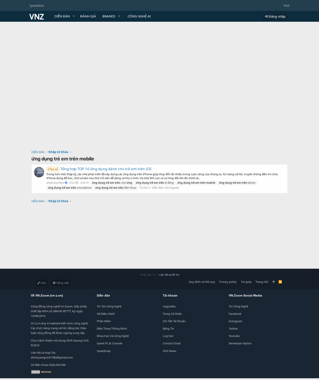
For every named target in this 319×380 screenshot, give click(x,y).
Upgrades (169, 306)
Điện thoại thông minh (112, 328)
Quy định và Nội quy (202, 282)
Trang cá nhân (172, 314)
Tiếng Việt (62, 283)
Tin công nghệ (238, 306)
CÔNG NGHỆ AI (139, 16)
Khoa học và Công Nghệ (113, 336)
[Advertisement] (159, 54)
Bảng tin (168, 328)
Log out (168, 336)
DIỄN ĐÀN (62, 16)
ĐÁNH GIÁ (88, 16)
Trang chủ (261, 282)
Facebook (235, 314)
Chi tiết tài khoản (174, 321)
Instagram (235, 321)
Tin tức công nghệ (109, 306)
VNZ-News (169, 351)
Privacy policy (228, 282)
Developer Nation (240, 343)
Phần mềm (104, 321)
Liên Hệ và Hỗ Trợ (169, 274)
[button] (74, 16)
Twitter (233, 328)
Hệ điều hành (106, 314)
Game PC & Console (109, 343)
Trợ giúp (246, 282)
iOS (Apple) (172, 188)
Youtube (234, 336)
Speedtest (36, 5)
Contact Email (172, 343)
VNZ (286, 5)
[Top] (273, 281)
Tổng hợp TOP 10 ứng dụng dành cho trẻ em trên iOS (99, 168)
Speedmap (104, 351)
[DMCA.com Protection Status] (42, 373)
